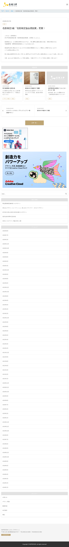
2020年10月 (6, 391)
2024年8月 (5, 278)
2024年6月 (5, 283)
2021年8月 (5, 361)
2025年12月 (6, 244)
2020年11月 (6, 387)
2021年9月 (5, 357)
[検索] (66, 194)
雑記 (4, 24)
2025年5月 (5, 261)
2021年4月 (5, 370)
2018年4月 (5, 474)
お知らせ (5, 497)
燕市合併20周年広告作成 (9, 216)
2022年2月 (5, 348)
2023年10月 (6, 291)
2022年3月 (5, 344)
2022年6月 (5, 331)
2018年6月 (5, 465)
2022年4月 (5, 339)
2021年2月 (5, 374)
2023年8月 (5, 296)
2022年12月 (6, 317)
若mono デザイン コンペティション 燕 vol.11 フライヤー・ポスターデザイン (23, 208)
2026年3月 (5, 239)
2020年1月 (5, 417)
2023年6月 (5, 300)
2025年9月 (5, 252)
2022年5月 (5, 335)
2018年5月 (5, 470)
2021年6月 (5, 365)
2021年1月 (5, 378)
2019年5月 (5, 448)
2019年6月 (5, 444)
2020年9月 (5, 396)
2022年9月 (5, 322)
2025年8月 (5, 257)
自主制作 (5, 510)
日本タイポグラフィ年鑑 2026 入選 (12, 221)
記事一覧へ (34, 122)
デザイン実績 (6, 501)
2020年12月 (6, 383)
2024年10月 (6, 270)
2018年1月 (5, 487)
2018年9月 (5, 461)
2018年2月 (5, 483)
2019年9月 (5, 435)
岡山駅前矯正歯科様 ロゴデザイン (12, 203)
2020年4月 (5, 409)
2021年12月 (6, 352)
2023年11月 (6, 287)
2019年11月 (6, 426)
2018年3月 (5, 478)
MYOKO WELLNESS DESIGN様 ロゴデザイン (15, 212)
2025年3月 (5, 265)
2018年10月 (6, 457)
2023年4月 (5, 309)
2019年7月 (5, 439)
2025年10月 (6, 248)
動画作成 (5, 506)
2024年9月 (5, 274)
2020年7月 (5, 404)
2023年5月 (5, 304)
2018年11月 (6, 452)
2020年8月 (5, 400)
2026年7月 (5, 235)
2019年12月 (6, 422)
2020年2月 (5, 413)
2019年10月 (6, 430)
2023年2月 (5, 313)
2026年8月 (5, 231)
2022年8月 (5, 326)
